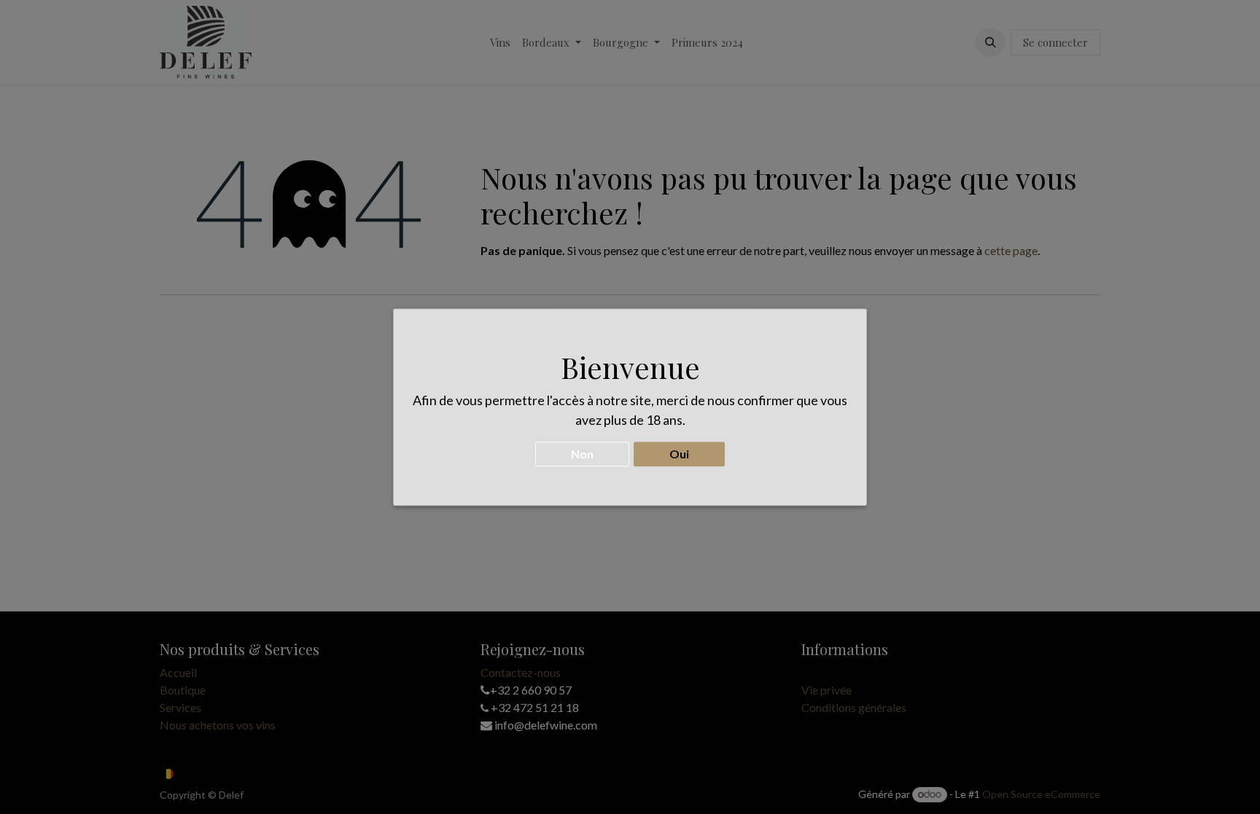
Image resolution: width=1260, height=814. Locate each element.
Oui (679, 454)
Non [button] (582, 454)
